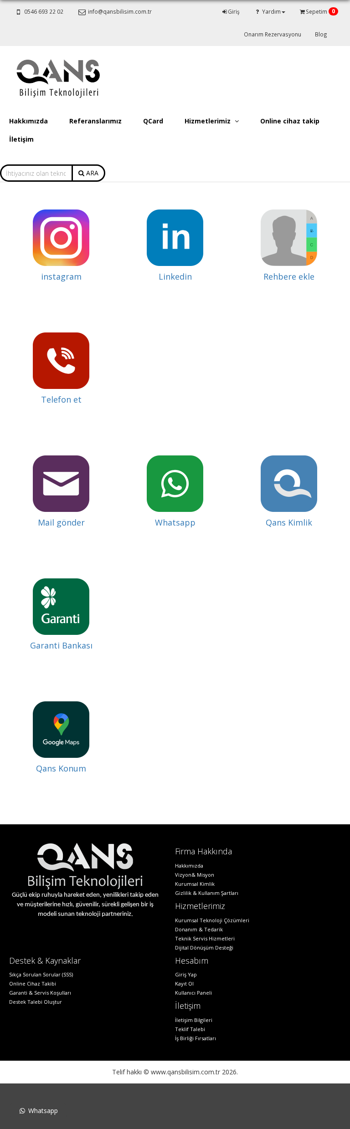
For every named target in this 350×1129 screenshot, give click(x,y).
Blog (321, 34)
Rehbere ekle (288, 276)
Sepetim (320, 11)
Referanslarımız (95, 121)
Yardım (271, 11)
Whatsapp (175, 522)
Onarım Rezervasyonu (272, 34)
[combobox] (36, 173)
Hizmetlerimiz (208, 121)
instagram (61, 276)
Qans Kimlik (289, 522)
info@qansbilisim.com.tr (119, 11)
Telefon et (61, 399)
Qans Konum (61, 768)
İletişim (21, 139)
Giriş (234, 11)
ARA (91, 173)
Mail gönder (61, 522)
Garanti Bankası (61, 645)
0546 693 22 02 (43, 11)
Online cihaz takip (289, 121)
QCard (153, 121)
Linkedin (175, 276)
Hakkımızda (28, 121)
